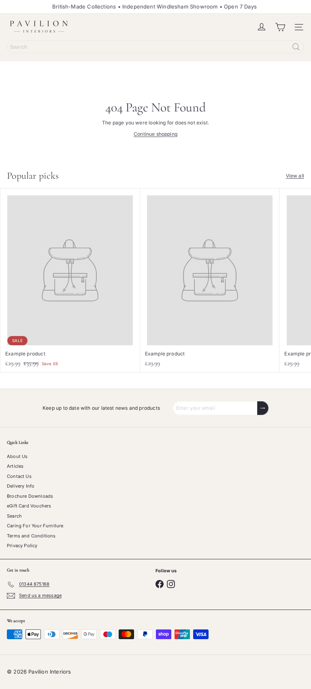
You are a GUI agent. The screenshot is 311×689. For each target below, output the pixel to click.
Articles (15, 466)
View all (295, 176)
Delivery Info (20, 486)
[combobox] (155, 47)
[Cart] (280, 27)
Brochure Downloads (30, 496)
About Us (17, 456)
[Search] (296, 47)
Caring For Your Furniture (35, 526)
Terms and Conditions (31, 536)
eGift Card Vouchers (29, 506)
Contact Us (19, 476)
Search (14, 516)
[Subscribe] (262, 408)
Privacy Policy (22, 545)
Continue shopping (155, 134)
